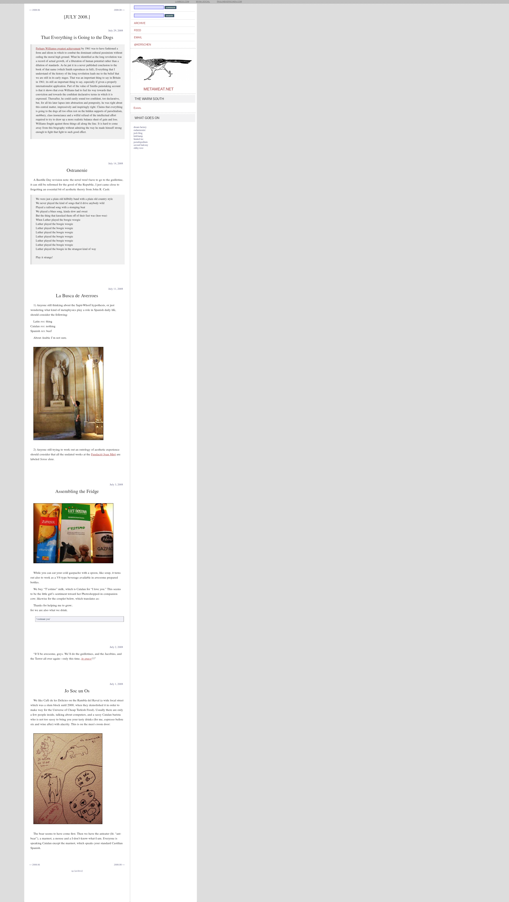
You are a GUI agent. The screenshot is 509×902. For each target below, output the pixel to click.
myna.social (203, 1)
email (138, 37)
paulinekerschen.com (229, 1)
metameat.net (159, 89)
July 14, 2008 (115, 163)
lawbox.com (182, 1)
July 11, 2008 (115, 288)
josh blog (138, 133)
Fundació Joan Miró (103, 454)
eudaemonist (139, 130)
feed (137, 30)
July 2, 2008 (116, 647)
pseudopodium (141, 142)
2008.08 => (119, 10)
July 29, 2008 (115, 30)
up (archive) (77, 871)
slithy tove (138, 148)
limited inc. (139, 139)
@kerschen (142, 44)
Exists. (138, 107)
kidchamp (138, 136)
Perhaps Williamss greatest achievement (58, 48)
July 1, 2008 (116, 684)
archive (140, 23)
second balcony (141, 145)
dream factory (140, 127)
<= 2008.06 (34, 10)
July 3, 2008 (116, 484)
